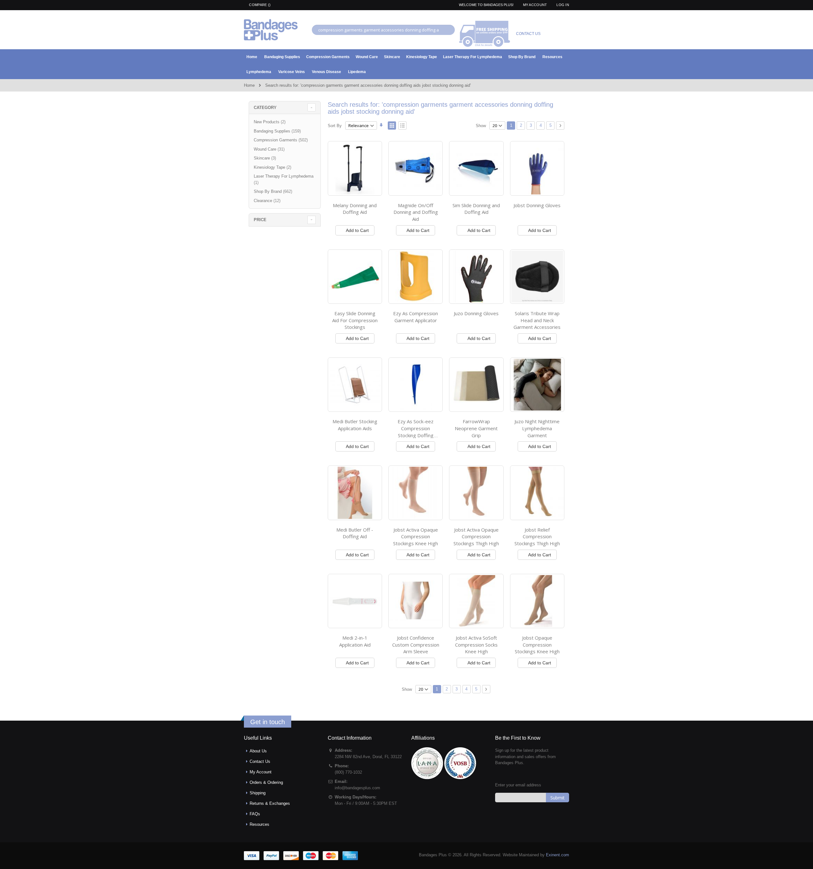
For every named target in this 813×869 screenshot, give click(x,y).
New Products (270, 121)
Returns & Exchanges (270, 803)
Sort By (335, 125)
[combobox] (383, 30)
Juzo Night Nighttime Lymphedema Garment (537, 428)
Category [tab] (265, 107)
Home (249, 85)
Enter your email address (518, 785)
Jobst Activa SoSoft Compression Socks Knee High (476, 645)
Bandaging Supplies (278, 131)
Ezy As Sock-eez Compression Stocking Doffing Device (415, 431)
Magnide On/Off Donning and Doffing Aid (415, 212)
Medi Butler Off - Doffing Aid (354, 533)
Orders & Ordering (266, 782)
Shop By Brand (274, 191)
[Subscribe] (557, 797)
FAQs (255, 813)
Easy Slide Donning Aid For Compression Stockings (355, 320)
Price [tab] (260, 219)
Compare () (259, 5)
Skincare (266, 158)
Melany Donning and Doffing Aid (355, 208)
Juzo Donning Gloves (476, 313)
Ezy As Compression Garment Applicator (415, 316)
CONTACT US (528, 33)
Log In (562, 5)
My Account (535, 5)
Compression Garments (281, 140)
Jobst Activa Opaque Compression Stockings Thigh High (476, 536)
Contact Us (260, 761)
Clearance (268, 200)
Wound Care (270, 149)
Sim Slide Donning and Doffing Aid (476, 208)
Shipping (257, 793)
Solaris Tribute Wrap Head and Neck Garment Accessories (537, 320)
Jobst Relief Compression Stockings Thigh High (537, 536)
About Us (258, 751)
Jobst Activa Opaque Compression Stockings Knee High (415, 536)
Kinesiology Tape (273, 167)
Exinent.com (557, 854)
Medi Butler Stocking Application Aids (355, 424)
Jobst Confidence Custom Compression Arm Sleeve (415, 645)
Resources (259, 824)
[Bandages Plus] (271, 29)
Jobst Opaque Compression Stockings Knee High (537, 645)
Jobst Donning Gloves (537, 205)
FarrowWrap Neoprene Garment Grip (476, 428)
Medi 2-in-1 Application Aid (355, 641)
